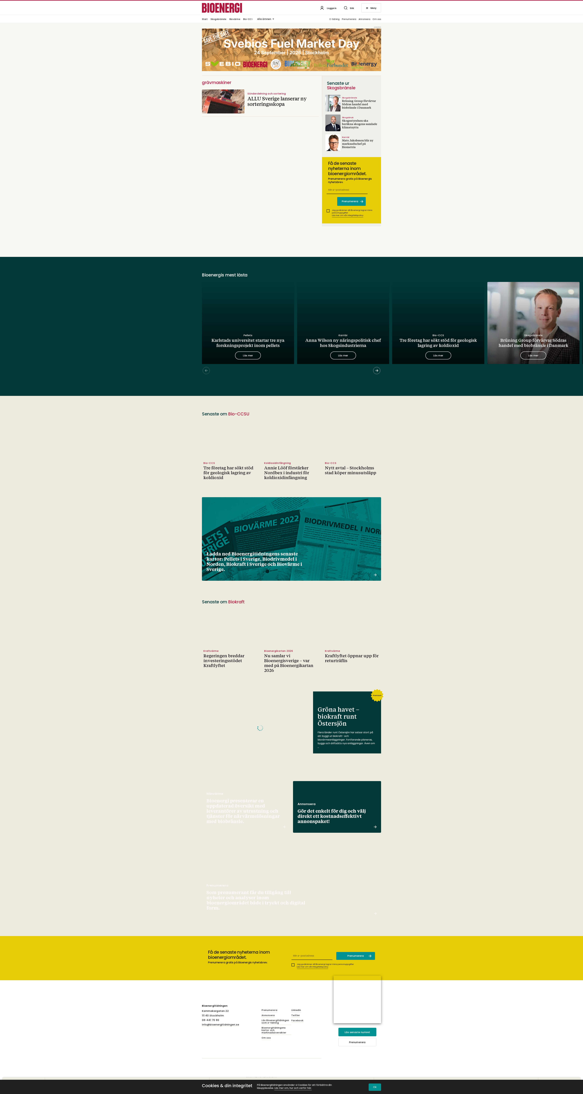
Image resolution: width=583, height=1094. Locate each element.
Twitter (295, 1015)
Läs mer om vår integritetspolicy (347, 215)
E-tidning (335, 19)
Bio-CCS (248, 19)
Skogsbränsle (218, 19)
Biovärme (234, 19)
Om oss (377, 19)
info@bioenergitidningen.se (220, 1024)
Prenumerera (349, 19)
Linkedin (296, 1010)
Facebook (297, 1020)
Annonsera (364, 19)
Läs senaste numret (357, 1032)
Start (205, 19)
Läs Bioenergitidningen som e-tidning (275, 1021)
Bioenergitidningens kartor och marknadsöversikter (274, 1030)
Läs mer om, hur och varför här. (293, 1088)
